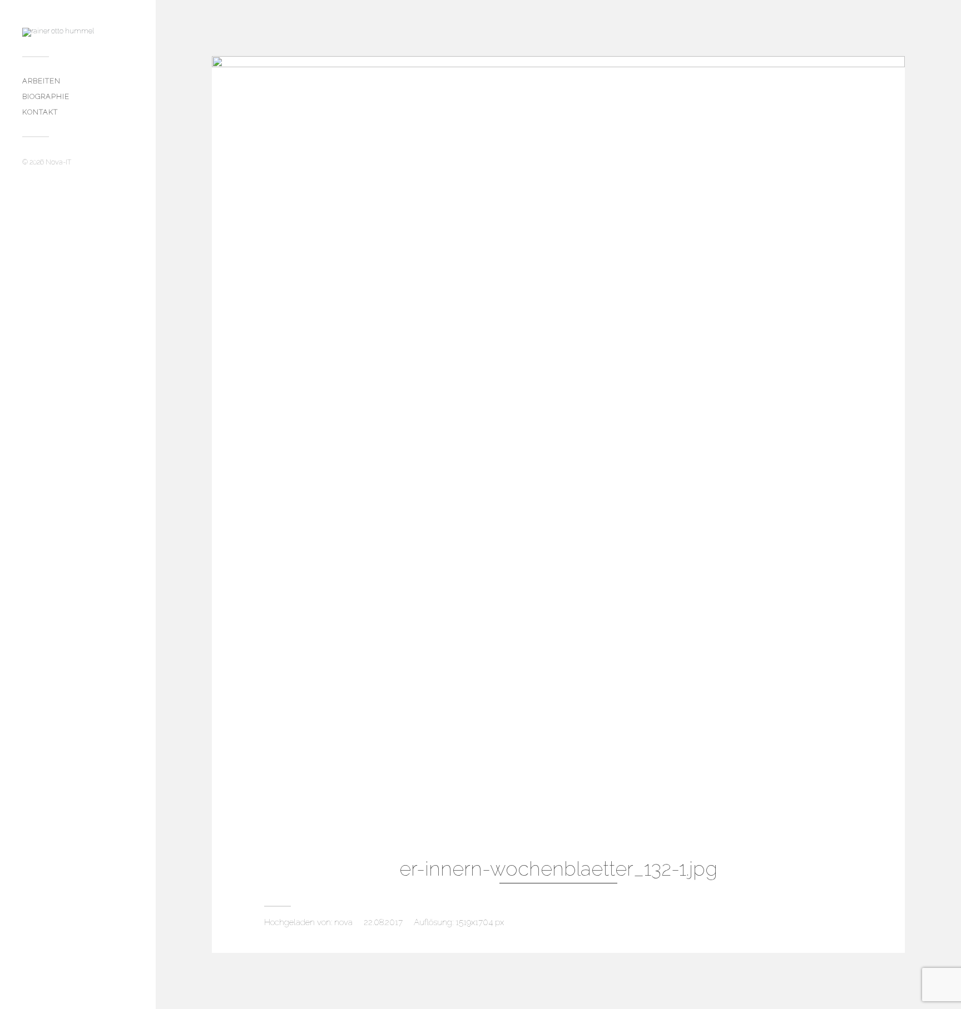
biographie (46, 96)
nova (343, 922)
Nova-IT (58, 162)
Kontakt (40, 112)
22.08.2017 (383, 922)
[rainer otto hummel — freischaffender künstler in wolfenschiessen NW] (77, 32)
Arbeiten (41, 81)
